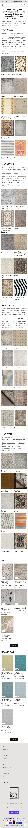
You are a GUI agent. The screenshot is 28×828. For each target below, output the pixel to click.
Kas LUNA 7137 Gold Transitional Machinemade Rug (6, 582)
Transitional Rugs (7, 74)
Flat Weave (5, 551)
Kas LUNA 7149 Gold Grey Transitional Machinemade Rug (6, 635)
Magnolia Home (6, 276)
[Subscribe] (21, 807)
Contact (5, 758)
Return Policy (6, 749)
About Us (5, 746)
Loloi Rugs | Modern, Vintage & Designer (20, 253)
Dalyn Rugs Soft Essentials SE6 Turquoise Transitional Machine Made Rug (20, 674)
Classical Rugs (6, 138)
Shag (3, 531)
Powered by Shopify (20, 825)
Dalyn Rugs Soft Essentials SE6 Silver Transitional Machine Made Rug (6, 728)
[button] (2, 4)
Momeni (17, 275)
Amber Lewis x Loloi (19, 207)
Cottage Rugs (6, 158)
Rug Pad (17, 491)
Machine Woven (19, 551)
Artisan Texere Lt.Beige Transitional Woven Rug (20, 607)
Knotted (17, 471)
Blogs (4, 764)
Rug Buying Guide (7, 767)
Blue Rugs (4, 348)
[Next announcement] (25, 1)
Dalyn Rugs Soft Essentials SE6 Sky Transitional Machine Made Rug (19, 701)
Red (15, 408)
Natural (3, 408)
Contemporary (19, 96)
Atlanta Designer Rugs (11, 825)
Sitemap (5, 776)
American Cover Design (6, 207)
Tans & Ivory (18, 388)
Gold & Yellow (5, 388)
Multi (3, 428)
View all (14, 645)
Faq (3, 752)
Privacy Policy (6, 755)
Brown (16, 428)
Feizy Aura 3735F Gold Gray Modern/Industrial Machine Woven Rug (20, 582)
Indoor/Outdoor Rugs (20, 117)
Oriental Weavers (7, 297)
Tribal (16, 158)
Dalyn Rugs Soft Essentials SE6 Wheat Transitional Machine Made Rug (6, 674)
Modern (4, 96)
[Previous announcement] (2, 1)
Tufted (3, 511)
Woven (16, 511)
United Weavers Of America (19, 298)
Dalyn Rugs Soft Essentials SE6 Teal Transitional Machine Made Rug (6, 701)
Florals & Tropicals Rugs (6, 117)
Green (3, 368)
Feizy (16, 228)
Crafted (4, 471)
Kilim (16, 531)
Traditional (18, 74)
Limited (3, 252)
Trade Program (6, 770)
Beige (16, 348)
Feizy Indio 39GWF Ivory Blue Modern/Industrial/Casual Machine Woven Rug (7, 608)
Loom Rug (4, 491)
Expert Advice (6, 773)
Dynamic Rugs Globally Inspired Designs (7, 230)
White (16, 368)
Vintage (17, 138)
